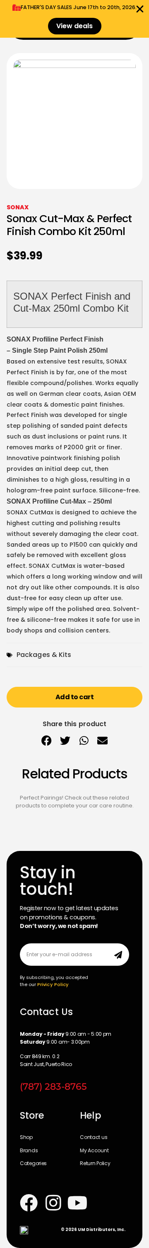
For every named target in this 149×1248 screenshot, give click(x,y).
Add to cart (74, 697)
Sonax (18, 207)
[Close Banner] (140, 9)
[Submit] (118, 954)
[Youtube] (78, 1203)
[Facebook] (29, 1203)
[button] (46, 740)
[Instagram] (53, 1203)
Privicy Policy (53, 984)
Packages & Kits (44, 654)
